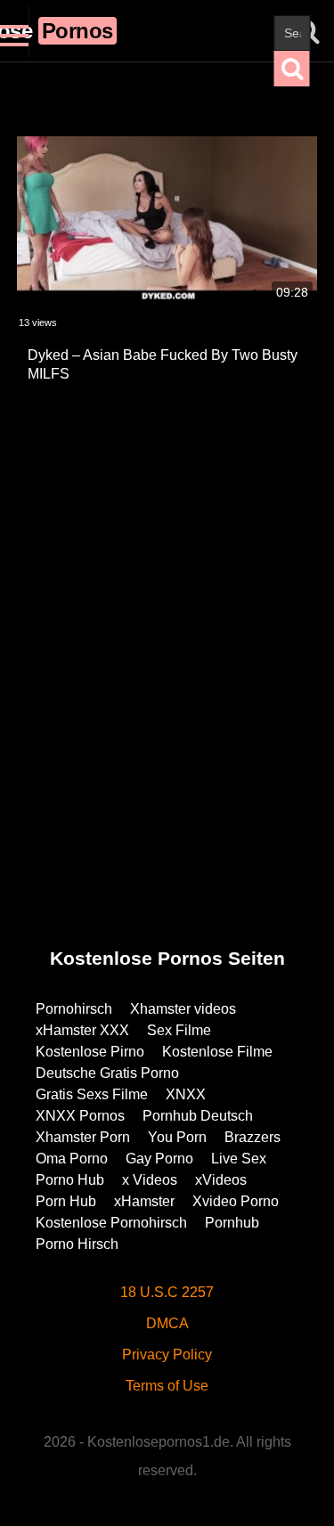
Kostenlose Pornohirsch (111, 1222)
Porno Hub (70, 1179)
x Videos (149, 1179)
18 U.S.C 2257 (167, 1292)
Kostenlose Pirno (90, 1051)
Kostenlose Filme (217, 1051)
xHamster (144, 1201)
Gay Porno (159, 1158)
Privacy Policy (167, 1354)
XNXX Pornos (80, 1115)
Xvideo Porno (235, 1201)
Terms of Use (167, 1385)
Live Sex (238, 1158)
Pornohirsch (74, 1008)
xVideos (221, 1179)
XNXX (186, 1094)
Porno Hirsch (77, 1244)
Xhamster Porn (83, 1137)
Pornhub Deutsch (198, 1115)
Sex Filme (179, 1030)
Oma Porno (72, 1158)
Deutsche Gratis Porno (107, 1073)
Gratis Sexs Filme (92, 1094)
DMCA (167, 1323)
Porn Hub (66, 1201)
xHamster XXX (82, 1030)
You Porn (177, 1137)
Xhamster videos (183, 1008)
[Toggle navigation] (14, 31)
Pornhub (232, 1222)
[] (292, 68)
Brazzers (252, 1137)
